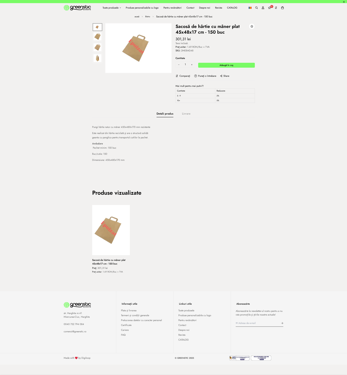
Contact (190, 7)
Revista (218, 7)
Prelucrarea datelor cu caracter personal (141, 320)
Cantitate (180, 58)
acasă (137, 16)
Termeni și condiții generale (135, 315)
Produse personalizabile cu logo (142, 7)
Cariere (125, 330)
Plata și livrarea (128, 310)
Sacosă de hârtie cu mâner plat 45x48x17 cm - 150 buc (108, 261)
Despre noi (204, 7)
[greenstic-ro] (77, 7)
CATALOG (232, 7)
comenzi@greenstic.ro (75, 331)
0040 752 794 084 (74, 324)
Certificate (126, 325)
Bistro (147, 16)
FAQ (123, 335)
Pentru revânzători (172, 7)
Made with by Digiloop (77, 358)
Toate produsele (110, 7)
